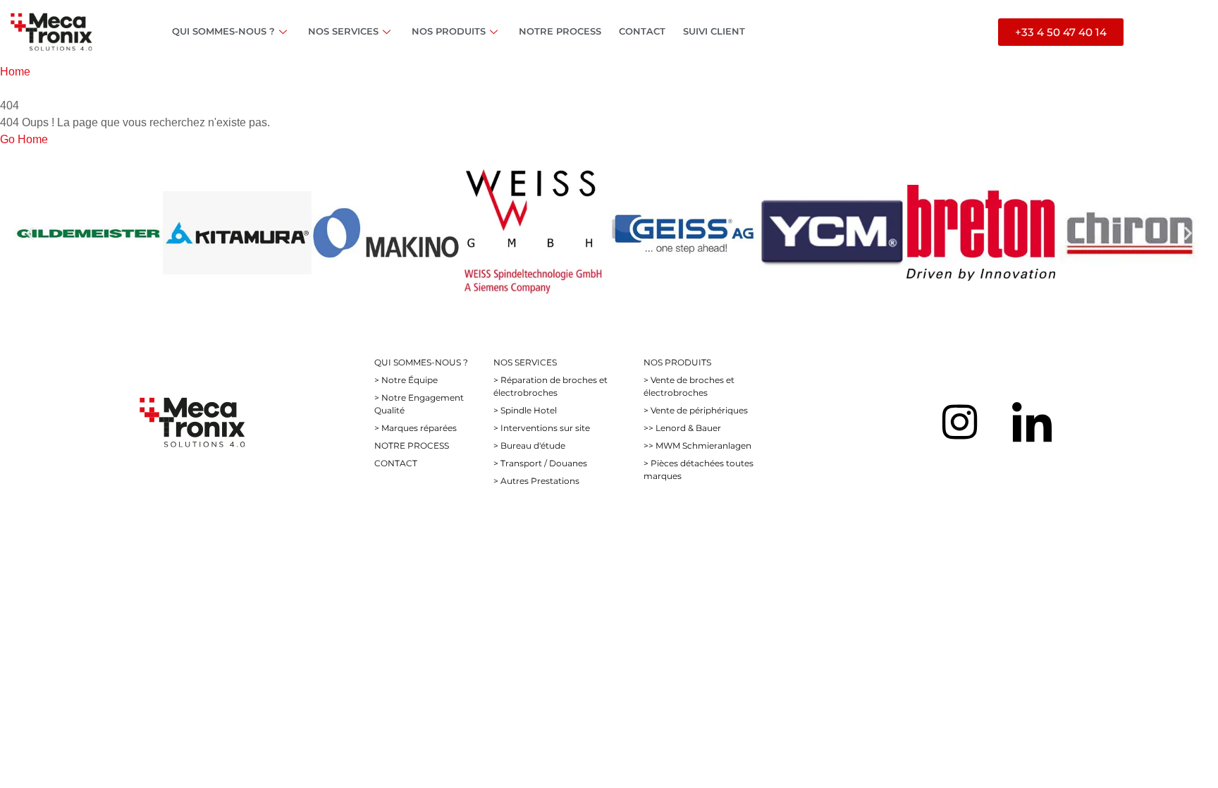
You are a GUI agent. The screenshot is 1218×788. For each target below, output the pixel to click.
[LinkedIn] (1032, 422)
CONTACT (642, 31)
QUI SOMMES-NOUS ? (223, 31)
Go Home (24, 139)
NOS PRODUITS (449, 31)
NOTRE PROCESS (560, 31)
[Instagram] (959, 422)
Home (15, 72)
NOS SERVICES (343, 31)
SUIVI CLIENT (714, 31)
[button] (30, 233)
